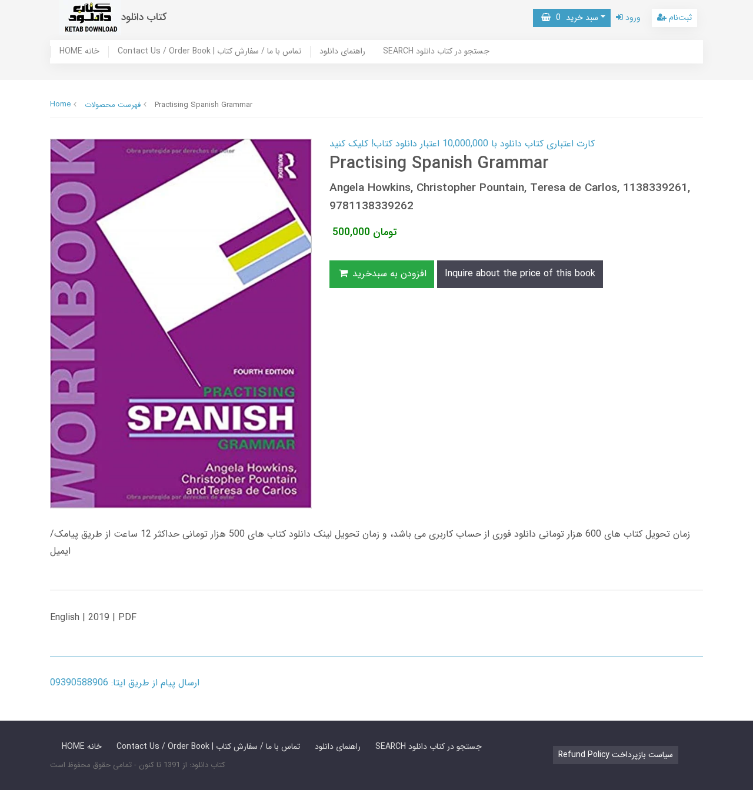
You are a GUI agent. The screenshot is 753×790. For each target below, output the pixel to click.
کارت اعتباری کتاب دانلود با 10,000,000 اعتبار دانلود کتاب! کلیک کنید (462, 143)
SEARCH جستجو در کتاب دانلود (436, 52)
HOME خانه (79, 52)
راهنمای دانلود (342, 52)
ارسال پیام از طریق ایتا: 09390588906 (124, 682)
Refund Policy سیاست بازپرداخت (615, 754)
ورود (632, 17)
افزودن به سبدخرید (388, 273)
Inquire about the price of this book (520, 273)
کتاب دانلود (144, 17)
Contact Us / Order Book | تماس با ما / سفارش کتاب (209, 52)
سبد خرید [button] (574, 17)
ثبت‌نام (679, 17)
